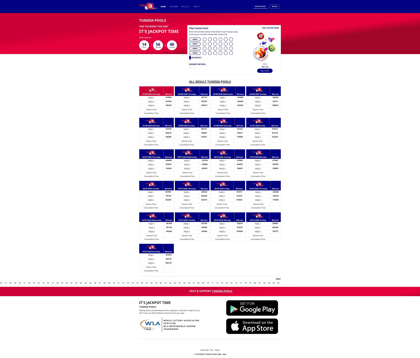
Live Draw (173, 6)
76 (236, 283)
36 (48, 283)
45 (90, 283)
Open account (260, 6)
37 (53, 283)
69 (203, 283)
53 (128, 283)
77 (241, 283)
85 (278, 283)
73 (222, 283)
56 (142, 283)
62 (170, 283)
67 (194, 283)
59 (156, 283)
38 (57, 283)
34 (39, 283)
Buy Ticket (265, 71)
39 (62, 283)
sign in (274, 6)
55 (137, 283)
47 (100, 283)
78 (246, 283)
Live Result (196, 58)
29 (15, 283)
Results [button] (185, 6)
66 (189, 283)
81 (260, 283)
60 (161, 283)
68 (199, 283)
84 (274, 283)
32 (29, 283)
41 (72, 283)
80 (255, 283)
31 (24, 283)
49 (109, 283)
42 (76, 283)
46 (95, 283)
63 (175, 283)
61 (166, 283)
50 (114, 283)
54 (133, 283)
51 (119, 283)
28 (10, 283)
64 (180, 283)
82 (264, 283)
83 (269, 283)
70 (208, 283)
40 (67, 283)
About (197, 6)
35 (43, 283)
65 (184, 283)
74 (227, 283)
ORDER (195, 39)
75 (231, 283)
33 (34, 283)
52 (123, 283)
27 (6, 283)
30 (20, 283)
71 (213, 283)
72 (217, 283)
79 (250, 283)
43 (81, 283)
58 (151, 283)
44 (86, 283)
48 (104, 283)
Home (163, 6)
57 (147, 283)
